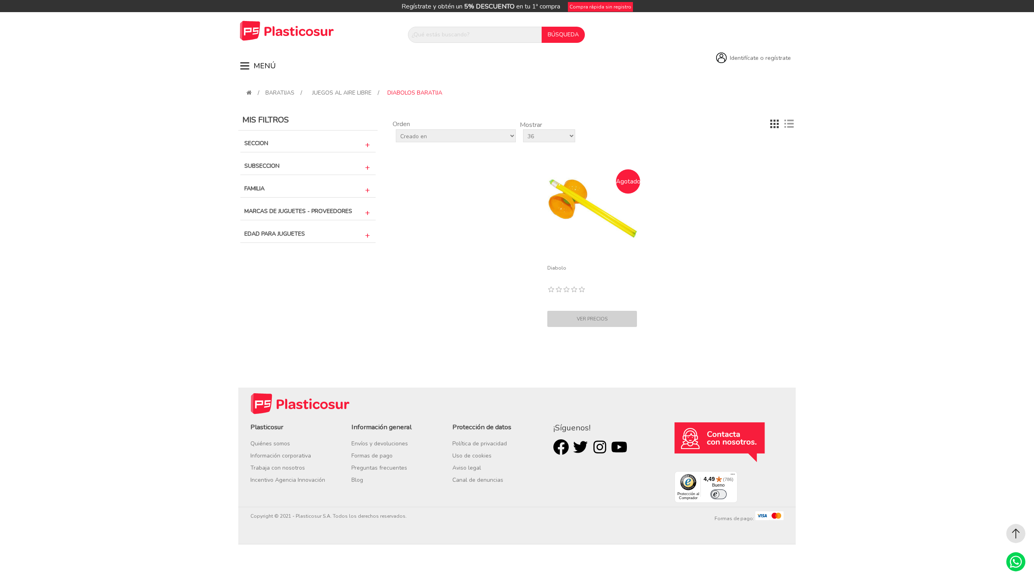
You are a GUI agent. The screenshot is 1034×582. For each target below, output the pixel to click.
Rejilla (774, 124)
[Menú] (733, 476)
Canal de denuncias (477, 480)
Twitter (580, 447)
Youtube (619, 447)
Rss (599, 447)
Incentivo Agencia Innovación (287, 480)
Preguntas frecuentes (379, 468)
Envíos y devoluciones (379, 443)
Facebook (561, 447)
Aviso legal (466, 468)
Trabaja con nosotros (277, 468)
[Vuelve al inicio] (249, 92)
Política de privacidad (479, 443)
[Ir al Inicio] (1016, 533)
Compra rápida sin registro (600, 7)
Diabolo (556, 268)
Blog (357, 480)
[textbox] (475, 35)
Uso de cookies (472, 456)
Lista (789, 124)
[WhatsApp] (1016, 562)
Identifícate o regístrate (760, 58)
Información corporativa (280, 456)
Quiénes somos (270, 443)
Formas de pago (372, 456)
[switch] (718, 494)
